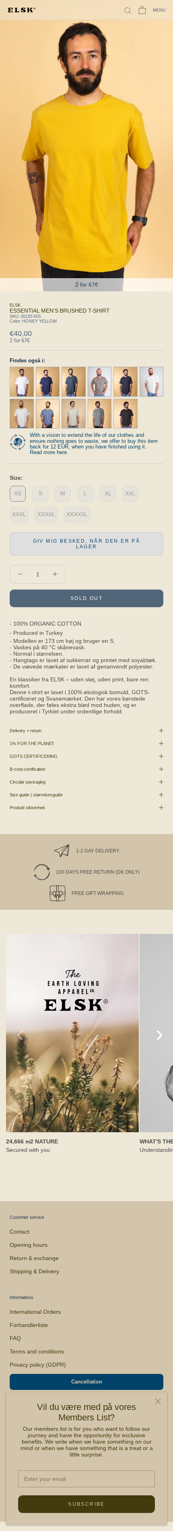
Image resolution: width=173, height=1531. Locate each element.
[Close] (158, 1401)
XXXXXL (77, 514)
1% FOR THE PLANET (32, 743)
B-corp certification (27, 769)
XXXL (19, 514)
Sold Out (86, 598)
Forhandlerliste (29, 1325)
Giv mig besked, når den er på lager (86, 543)
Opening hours (28, 1245)
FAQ (15, 1338)
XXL (130, 493)
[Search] (128, 10)
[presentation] (20, 1033)
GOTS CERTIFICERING (34, 756)
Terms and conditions (37, 1351)
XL (108, 493)
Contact (19, 1231)
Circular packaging (27, 782)
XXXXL (46, 514)
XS (17, 493)
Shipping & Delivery (34, 1271)
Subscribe (86, 1504)
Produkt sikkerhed (27, 807)
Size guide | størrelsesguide (36, 794)
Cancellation (86, 1382)
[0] (142, 10)
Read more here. (49, 452)
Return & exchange (34, 1258)
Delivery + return (25, 730)
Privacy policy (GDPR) (38, 1364)
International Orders (35, 1312)
